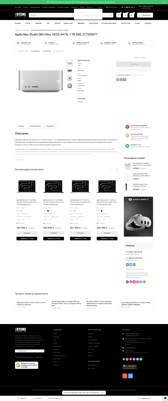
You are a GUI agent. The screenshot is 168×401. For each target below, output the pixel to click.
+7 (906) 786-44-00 (130, 333)
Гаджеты (56, 365)
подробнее (19, 160)
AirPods (55, 343)
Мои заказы (91, 368)
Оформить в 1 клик (133, 70)
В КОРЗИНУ (133, 64)
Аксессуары (56, 352)
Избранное (36, 51)
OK (102, 392)
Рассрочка (91, 349)
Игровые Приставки (59, 355)
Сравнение (47, 51)
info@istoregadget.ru (135, 269)
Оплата (90, 336)
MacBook (25, 30)
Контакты (91, 355)
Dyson (55, 362)
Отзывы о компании (94, 343)
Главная (17, 30)
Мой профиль (92, 365)
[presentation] (23, 81)
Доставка (91, 333)
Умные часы (57, 346)
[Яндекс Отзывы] (124, 375)
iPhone (55, 333)
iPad (54, 340)
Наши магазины (93, 340)
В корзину (27, 233)
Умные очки (57, 359)
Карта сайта (38, 357)
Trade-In (90, 352)
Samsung (56, 336)
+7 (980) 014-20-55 (147, 6)
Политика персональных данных (24, 357)
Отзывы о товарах (93, 346)
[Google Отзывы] (130, 375)
